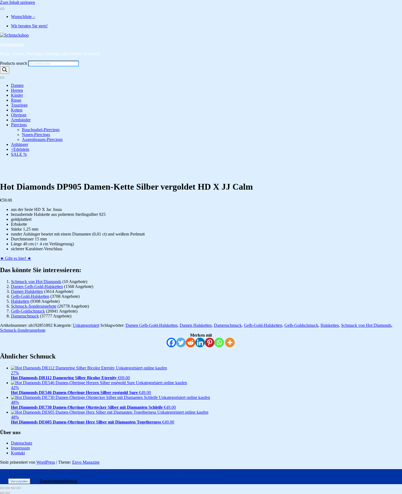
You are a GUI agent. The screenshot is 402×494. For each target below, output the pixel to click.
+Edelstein (20, 149)
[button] (24, 168)
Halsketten (20, 301)
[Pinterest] (209, 342)
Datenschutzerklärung (58, 481)
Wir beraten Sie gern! (29, 25)
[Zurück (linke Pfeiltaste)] (2, 493)
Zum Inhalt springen (17, 2)
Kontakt (18, 453)
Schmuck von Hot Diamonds (36, 281)
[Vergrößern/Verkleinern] (2, 488)
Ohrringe (19, 115)
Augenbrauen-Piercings (42, 139)
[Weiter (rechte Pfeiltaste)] (7, 493)
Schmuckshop (12, 44)
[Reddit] (190, 342)
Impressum (20, 448)
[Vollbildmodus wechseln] (7, 488)
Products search (14, 63)
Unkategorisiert (86, 325)
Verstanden (19, 481)
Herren (17, 90)
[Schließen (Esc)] (18, 488)
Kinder (17, 95)
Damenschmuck (25, 316)
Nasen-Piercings (36, 134)
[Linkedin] (200, 342)
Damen (17, 85)
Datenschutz (21, 443)
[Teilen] (13, 488)
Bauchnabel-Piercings (41, 129)
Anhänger (19, 144)
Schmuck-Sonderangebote (33, 306)
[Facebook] (171, 342)
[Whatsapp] (219, 342)
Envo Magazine (86, 462)
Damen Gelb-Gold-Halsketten (37, 286)
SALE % (19, 154)
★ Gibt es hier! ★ (15, 258)
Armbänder (21, 119)
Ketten (16, 110)
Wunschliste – (23, 16)
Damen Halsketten (27, 291)
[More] (230, 342)
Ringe (16, 100)
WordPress (45, 462)
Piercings (19, 124)
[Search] (4, 70)
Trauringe (19, 105)
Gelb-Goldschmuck (28, 311)
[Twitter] (181, 342)
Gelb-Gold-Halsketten (30, 296)
